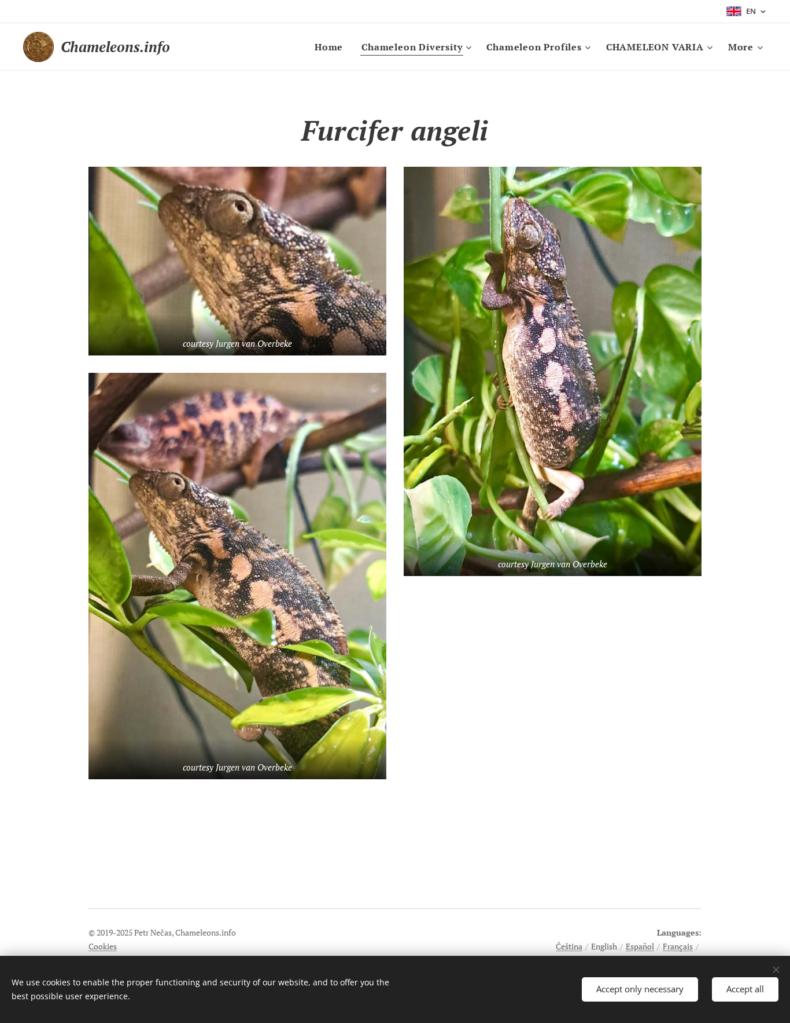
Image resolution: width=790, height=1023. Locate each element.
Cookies (102, 946)
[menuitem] (332, 46)
